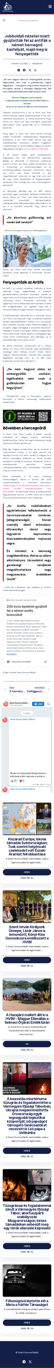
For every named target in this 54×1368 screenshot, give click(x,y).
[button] (18, 70)
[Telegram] (24, 1361)
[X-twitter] (30, 1361)
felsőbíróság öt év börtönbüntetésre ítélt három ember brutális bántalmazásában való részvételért (27, 488)
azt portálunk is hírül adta (35, 149)
